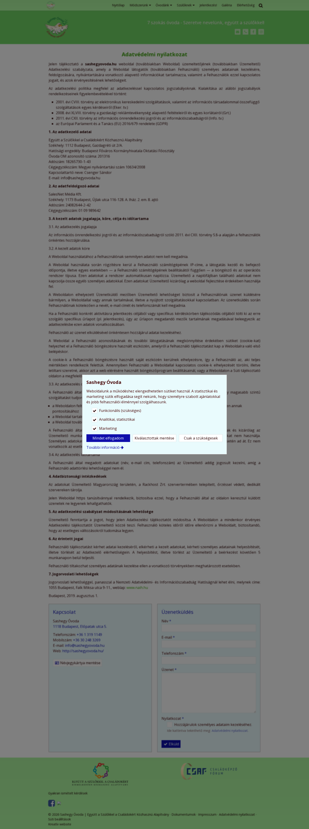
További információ (103, 447)
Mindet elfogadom (108, 438)
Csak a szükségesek (201, 438)
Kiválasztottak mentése (154, 438)
